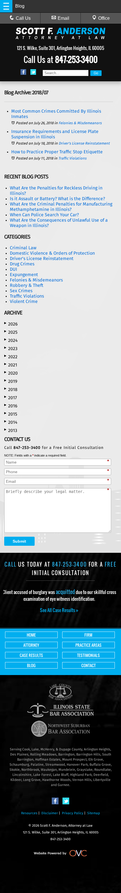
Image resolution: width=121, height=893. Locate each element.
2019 (10, 381)
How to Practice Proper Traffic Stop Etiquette (57, 152)
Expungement (24, 274)
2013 (10, 430)
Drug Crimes (22, 264)
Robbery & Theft (26, 285)
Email (63, 18)
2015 (10, 414)
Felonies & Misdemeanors (80, 123)
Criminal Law (23, 248)
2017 (10, 397)
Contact (88, 665)
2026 (11, 324)
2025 (10, 332)
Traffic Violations (72, 158)
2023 (10, 348)
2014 (10, 422)
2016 (10, 405)
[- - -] (6, 6)
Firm (88, 635)
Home (31, 635)
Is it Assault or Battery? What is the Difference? (57, 198)
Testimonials (88, 655)
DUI (13, 269)
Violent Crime (24, 301)
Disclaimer (49, 813)
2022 (10, 356)
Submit (19, 541)
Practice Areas (88, 645)
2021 (10, 365)
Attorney (31, 645)
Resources (29, 813)
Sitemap (93, 813)
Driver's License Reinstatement (84, 143)
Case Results (31, 655)
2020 (11, 373)
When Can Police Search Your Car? (44, 215)
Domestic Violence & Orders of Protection (52, 253)
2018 (10, 389)
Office (104, 18)
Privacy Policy (72, 813)
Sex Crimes (21, 291)
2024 (11, 340)
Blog (31, 665)
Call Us (23, 18)
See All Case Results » (59, 610)
